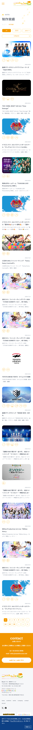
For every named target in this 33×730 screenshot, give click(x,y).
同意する (28, 727)
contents (8, 700)
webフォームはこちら (16, 660)
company (20, 700)
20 (10, 624)
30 (14, 624)
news (3, 700)
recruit (3, 703)
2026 (16, 30)
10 (5, 624)
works (14, 700)
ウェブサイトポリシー (16, 721)
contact (26, 700)
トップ (3, 24)
